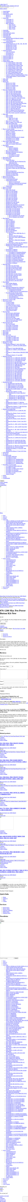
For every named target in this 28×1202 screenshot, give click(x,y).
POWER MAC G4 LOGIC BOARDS (15, 1100)
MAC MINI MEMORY (11, 1031)
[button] (2, 750)
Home (1, 596)
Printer (4, 475)
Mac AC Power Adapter (8, 129)
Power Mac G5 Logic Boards (13, 211)
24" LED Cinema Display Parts (13, 72)
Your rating (3, 666)
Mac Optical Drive (7, 286)
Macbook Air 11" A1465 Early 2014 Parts (16, 357)
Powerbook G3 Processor (12, 326)
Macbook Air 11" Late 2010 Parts (14, 361)
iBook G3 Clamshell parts (12, 85)
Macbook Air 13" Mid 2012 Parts (14, 376)
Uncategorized (6, 478)
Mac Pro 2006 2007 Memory (16, 236)
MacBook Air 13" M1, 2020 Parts (14, 374)
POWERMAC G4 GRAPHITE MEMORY (16, 1127)
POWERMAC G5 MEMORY (13, 1138)
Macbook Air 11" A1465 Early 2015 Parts (16, 359)
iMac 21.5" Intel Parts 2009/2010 (14, 95)
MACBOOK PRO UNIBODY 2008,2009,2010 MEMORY (13, 1091)
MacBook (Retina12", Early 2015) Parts (15, 344)
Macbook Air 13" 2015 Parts (13, 367)
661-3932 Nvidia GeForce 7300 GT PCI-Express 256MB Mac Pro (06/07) (14, 871)
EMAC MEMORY (10, 549)
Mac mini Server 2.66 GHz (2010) (14, 280)
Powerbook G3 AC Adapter (12, 138)
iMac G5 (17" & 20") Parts (12, 121)
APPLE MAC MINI (11, 577)
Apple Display (6, 11)
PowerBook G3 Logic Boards (13, 213)
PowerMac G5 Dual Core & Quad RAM (15, 261)
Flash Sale (5, 80)
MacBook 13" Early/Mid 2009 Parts (14, 348)
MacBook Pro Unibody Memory (13, 245)
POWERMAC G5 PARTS (12, 1139)
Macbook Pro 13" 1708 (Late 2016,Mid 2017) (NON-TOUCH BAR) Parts (17, 433)
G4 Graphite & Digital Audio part (14, 466)
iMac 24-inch (12, 27)
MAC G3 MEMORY (11, 1013)
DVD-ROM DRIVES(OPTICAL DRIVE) (16, 542)
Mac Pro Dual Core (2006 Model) (14, 319)
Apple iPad (5, 30)
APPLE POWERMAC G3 (12, 580)
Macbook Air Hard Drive (12, 173)
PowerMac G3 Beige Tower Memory (15, 254)
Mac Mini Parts (6, 264)
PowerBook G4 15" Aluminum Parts (14, 460)
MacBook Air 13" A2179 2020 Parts (14, 370)
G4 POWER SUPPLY (11, 553)
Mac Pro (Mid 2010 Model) (12, 314)
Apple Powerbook (7, 50)
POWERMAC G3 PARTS (12, 1122)
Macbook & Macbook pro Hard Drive (15, 172)
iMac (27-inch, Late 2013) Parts (13, 92)
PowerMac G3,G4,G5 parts (9, 464)
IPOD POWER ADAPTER (12, 1025)
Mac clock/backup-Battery (12, 150)
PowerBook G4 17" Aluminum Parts (14, 463)
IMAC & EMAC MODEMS (13, 1011)
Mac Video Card (7, 334)
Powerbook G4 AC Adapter (12, 139)
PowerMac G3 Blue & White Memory (15, 256)
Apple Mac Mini (7, 34)
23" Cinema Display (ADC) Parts (14, 70)
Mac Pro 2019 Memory (11, 230)
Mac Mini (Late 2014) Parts (12, 265)
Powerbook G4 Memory (12, 250)
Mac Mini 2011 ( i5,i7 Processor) (14, 269)
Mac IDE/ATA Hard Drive (12, 164)
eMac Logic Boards (10, 190)
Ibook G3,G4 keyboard (14, 181)
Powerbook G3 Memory (12, 249)
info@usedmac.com (6, 699)
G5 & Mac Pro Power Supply (13, 305)
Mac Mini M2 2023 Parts (12, 278)
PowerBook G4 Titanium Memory (17, 253)
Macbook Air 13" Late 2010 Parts (14, 372)
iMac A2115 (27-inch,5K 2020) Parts (15, 111)
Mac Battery (6, 145)
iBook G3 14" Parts (10, 84)
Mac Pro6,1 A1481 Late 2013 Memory (18, 242)
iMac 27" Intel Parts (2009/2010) (14, 104)
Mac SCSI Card (7, 330)
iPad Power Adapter (10, 133)
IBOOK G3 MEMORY (11, 1005)
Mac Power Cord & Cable (9, 299)
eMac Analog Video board (12, 142)
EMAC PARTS (9, 550)
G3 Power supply (10, 302)
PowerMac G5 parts (10, 472)
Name (2, 681)
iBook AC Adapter (10, 131)
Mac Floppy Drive (7, 157)
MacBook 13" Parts (7, 342)
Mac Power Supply (7, 301)
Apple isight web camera (9, 33)
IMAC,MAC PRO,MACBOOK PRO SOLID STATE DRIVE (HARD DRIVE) (17, 1021)
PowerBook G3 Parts (11, 458)
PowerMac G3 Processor (12, 328)
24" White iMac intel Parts (15, 127)
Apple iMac (6, 18)
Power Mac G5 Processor (12, 325)
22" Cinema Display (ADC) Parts (14, 68)
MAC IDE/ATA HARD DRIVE (13, 1028)
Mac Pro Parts (6, 311)
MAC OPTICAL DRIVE (12, 1032)
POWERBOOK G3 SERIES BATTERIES (16, 1108)
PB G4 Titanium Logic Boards (16, 217)
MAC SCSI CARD (10, 1055)
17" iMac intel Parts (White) (15, 125)
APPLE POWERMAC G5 (12, 582)
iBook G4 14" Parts (10, 88)
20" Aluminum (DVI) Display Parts (14, 65)
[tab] (15, 634)
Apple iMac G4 (9, 20)
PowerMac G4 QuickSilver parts (13, 471)
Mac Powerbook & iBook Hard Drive (15, 165)
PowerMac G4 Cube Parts (12, 470)
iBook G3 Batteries (13, 148)
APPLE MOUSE (10, 529)
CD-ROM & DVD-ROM (15, 290)
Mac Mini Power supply (11, 309)
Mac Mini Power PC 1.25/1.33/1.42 (14, 279)
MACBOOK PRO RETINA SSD (14, 1086)
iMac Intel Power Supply (12, 307)
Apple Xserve (6, 60)
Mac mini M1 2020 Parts (12, 276)
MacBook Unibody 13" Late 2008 (14, 355)
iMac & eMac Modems (11, 283)
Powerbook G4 (9, 53)
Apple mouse (9, 185)
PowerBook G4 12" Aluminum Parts (14, 459)
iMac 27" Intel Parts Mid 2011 (13, 108)
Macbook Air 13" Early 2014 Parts (14, 371)
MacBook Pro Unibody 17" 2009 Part (15, 402)
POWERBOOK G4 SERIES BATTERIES (16, 1113)
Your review (3, 669)
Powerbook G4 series (14, 156)
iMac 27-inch (12, 28)
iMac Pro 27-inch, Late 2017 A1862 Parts (16, 112)
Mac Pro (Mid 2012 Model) (12, 315)
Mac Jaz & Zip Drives (8, 176)
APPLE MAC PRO (10, 565)
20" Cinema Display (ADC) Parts (14, 66)
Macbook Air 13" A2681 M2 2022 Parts (15, 364)
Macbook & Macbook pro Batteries (14, 152)
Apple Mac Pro (6, 35)
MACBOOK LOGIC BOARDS (14, 1080)
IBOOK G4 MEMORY (11, 1009)
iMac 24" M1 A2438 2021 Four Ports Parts (16, 103)
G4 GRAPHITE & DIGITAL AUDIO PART (17, 552)
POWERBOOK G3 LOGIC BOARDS (15, 1105)
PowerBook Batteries (11, 153)
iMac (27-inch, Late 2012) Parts (13, 91)
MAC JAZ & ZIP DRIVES (12, 1029)
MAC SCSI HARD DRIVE (12, 1057)
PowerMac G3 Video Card (12, 337)
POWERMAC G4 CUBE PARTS (14, 1126)
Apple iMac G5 (9, 22)
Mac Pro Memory (10, 231)
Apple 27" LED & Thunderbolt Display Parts (16, 74)
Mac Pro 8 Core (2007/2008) (13, 318)
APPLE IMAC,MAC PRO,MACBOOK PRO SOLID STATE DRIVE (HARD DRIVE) (15, 525)
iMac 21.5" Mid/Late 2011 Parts (13, 99)
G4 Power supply (10, 303)
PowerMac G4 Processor (12, 329)
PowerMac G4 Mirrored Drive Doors (15, 259)
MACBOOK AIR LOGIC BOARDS (15, 1078)
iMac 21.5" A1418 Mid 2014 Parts (14, 96)
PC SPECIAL (9, 584)
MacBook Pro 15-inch (11, 46)
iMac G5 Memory (10, 226)
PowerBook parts (7, 455)
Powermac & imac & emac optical (14, 292)
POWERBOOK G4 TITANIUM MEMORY (16, 1115)
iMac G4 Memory (10, 225)
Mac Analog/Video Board (9, 141)
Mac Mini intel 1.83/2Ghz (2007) (14, 275)
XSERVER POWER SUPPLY (13, 1142)
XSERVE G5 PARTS (11, 1140)
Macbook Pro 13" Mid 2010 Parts (17, 398)
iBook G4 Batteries (13, 149)
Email (2, 684)
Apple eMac (6, 12)
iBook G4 (8, 16)
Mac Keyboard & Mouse (9, 177)
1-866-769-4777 (4, 4)
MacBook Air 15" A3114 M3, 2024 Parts (15, 380)
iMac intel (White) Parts (11, 123)
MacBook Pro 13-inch (11, 45)
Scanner (5, 476)
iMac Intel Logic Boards (11, 198)
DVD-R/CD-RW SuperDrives (16, 295)
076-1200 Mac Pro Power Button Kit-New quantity (14, 619)
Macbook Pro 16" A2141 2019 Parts (14, 447)
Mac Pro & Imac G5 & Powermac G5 (15, 167)
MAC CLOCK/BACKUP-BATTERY (15, 1027)
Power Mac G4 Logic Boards (13, 210)
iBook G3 (8, 15)
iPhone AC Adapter (10, 134)
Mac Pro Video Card (11, 336)
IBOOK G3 (9, 568)
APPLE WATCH (10, 578)
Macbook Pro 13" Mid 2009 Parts (17, 397)
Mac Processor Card (8, 322)
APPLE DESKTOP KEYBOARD (14, 522)
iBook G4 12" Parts (10, 87)
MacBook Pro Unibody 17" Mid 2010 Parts (16, 406)
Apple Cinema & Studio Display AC (14, 130)
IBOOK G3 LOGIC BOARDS (13, 1004)
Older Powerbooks (10, 51)
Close (1, 1188)
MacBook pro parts (7, 382)
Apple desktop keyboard (12, 179)
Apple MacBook (7, 37)
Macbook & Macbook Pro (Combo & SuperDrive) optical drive (15, 1060)
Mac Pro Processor (10, 324)
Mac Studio (5, 333)
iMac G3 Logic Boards (11, 194)
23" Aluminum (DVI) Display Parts (14, 69)
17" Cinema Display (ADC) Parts (14, 64)
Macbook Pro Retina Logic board (14, 206)
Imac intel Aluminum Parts (9, 89)
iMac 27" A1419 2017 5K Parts (13, 107)
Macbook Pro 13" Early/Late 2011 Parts (18, 395)
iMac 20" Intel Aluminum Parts (13, 93)
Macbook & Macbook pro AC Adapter (15, 137)
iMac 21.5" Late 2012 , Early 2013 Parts (15, 97)
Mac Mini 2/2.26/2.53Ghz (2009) (14, 268)
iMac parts (5, 114)
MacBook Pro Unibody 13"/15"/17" (14, 207)
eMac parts (5, 79)
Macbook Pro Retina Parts (9, 409)
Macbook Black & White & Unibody (15, 38)
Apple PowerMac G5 (8, 58)
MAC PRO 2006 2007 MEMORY (14, 1042)
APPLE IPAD (9, 564)
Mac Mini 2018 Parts (11, 272)
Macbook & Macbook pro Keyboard (17, 183)
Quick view (3, 739)
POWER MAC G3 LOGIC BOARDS (15, 1099)
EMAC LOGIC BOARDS (12, 548)
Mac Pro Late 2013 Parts (12, 321)
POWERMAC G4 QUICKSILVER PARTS (16, 1134)
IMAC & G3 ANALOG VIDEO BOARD (16, 1012)
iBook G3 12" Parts (10, 83)
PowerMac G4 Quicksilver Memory (14, 260)
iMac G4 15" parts (13, 118)
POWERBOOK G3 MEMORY (13, 1107)
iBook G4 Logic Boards (11, 192)
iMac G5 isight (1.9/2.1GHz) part (14, 122)
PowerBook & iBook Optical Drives (14, 288)
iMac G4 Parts (9, 116)
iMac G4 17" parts (13, 119)
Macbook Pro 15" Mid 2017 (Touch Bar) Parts (17, 445)
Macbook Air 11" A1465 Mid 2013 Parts (15, 360)
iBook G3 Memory (10, 221)
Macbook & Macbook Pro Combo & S (15, 287)
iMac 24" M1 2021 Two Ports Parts (14, 102)
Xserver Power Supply (11, 310)
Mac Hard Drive (7, 158)
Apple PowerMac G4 (8, 57)
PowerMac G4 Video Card (12, 338)
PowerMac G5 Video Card (12, 340)
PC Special (5, 453)
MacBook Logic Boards (11, 203)
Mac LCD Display (7, 187)
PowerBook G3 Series (14, 154)
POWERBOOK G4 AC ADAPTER (14, 1109)
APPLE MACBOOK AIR (12, 576)
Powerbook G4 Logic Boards (13, 214)
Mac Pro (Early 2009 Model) (13, 313)
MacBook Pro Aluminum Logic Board (15, 204)
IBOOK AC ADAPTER (12, 556)
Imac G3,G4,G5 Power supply (13, 306)
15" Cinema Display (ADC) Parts (14, 62)
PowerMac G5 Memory (11, 263)
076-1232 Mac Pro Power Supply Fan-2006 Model (12, 600)
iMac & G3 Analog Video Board (13, 144)
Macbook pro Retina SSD (12, 175)
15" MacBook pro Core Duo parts (14, 383)
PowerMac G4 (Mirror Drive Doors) (14, 468)
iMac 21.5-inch (12, 26)
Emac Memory (9, 219)
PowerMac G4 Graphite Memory (14, 257)
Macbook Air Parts (7, 356)
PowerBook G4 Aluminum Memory (17, 252)
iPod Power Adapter (11, 135)
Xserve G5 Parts (10, 474)
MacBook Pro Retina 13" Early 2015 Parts (16, 451)
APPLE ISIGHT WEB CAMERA (14, 527)
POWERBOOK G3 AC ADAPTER (14, 1104)
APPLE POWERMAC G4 (12, 581)
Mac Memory (6, 218)
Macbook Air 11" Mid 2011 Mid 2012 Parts (16, 363)
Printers (8, 574)
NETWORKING (10, 1147)
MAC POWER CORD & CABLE (14, 1145)
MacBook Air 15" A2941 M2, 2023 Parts (16, 379)
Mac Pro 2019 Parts (10, 317)
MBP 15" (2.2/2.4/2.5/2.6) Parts (13, 407)
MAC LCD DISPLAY (11, 1143)
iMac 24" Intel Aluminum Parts (13, 100)
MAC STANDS (10, 1146)
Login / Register (6, 1184)
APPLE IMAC (9, 585)
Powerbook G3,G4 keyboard (16, 184)
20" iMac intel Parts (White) (15, 126)
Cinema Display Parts (8, 61)
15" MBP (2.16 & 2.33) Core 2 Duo (14, 384)
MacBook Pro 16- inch (11, 47)
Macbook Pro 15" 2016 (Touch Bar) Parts (16, 441)
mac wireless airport (7, 341)
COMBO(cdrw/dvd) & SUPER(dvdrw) (18, 291)
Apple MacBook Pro (8, 42)
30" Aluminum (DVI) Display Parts (14, 73)
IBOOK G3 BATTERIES (12, 557)
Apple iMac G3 (9, 19)
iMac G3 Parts (9, 115)
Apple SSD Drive (10, 160)
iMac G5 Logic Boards (11, 196)
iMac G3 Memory (10, 223)
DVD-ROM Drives (13, 296)
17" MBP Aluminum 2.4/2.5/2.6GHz (14, 387)
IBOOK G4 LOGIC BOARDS (13, 1008)
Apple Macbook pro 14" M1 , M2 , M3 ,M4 (16, 43)
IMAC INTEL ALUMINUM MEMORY (16, 1017)
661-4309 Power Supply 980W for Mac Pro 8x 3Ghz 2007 (12, 837)
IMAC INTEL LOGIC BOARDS (14, 1019)
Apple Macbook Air (7, 39)
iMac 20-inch (12, 24)
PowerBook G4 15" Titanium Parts (14, 462)
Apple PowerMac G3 (8, 56)
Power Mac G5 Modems (12, 284)
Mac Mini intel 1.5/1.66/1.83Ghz (14, 273)
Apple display (9, 573)
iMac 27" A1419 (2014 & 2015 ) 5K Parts (16, 106)
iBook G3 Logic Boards (11, 191)
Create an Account (4, 1196)
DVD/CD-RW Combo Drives (16, 298)
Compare (5, 1182)
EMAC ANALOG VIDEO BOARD (15, 546)
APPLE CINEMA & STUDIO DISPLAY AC (17, 521)
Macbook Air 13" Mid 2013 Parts (14, 378)
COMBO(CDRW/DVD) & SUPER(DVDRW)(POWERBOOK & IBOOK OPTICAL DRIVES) (15, 537)
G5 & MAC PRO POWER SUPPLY (15, 554)
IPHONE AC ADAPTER (12, 1024)
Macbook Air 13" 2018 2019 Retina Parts (16, 368)
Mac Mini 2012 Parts (11, 271)
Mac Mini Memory (10, 229)
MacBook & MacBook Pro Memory (14, 244)
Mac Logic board (7, 188)
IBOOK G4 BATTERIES (12, 1006)
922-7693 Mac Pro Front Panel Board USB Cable (12, 744)
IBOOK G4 (9, 569)
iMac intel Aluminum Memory (13, 227)
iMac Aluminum (10, 23)
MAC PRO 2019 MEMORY (13, 1043)
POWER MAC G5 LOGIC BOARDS (15, 1101)
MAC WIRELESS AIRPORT (13, 1058)
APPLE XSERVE (10, 562)
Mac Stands (6, 332)
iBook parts (5, 81)
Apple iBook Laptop (8, 14)
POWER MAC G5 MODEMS (13, 1103)
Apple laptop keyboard (11, 180)
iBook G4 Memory (10, 222)
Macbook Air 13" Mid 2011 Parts (14, 375)
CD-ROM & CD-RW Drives (16, 294)
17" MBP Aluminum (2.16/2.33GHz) (15, 386)
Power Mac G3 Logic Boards (13, 208)
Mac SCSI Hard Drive (11, 171)
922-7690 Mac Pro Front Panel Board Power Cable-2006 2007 (12, 778)
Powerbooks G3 (10, 54)
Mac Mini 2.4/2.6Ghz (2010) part (14, 267)
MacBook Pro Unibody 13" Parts (14, 391)
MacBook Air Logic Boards (12, 202)
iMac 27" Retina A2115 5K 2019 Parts (15, 110)
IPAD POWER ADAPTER (12, 1023)
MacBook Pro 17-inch (11, 49)
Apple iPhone (6, 31)
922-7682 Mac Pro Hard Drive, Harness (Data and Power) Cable (13, 761)
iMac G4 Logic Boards (11, 195)
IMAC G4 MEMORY (11, 1015)
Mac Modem (6, 282)
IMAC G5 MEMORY (11, 1016)
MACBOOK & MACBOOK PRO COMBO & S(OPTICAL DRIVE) (16, 1068)
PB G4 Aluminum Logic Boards (16, 215)
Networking (6, 452)
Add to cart (3, 623)
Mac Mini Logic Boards (11, 199)
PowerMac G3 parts (10, 467)
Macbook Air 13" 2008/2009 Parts (14, 365)
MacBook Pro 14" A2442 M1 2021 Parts (15, 440)
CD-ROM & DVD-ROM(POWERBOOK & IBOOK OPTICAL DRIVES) (16, 533)
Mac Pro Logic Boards (11, 200)
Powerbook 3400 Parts (11, 456)
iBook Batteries (9, 146)
